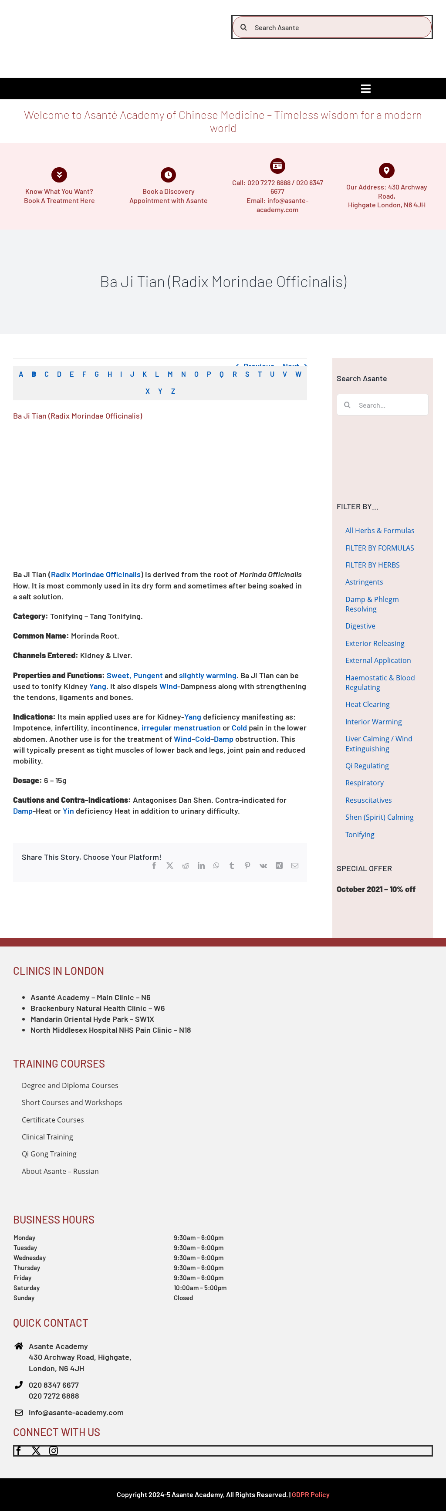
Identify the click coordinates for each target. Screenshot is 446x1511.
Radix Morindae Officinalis (96, 574)
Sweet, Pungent (135, 675)
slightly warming (208, 675)
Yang (97, 686)
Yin (68, 810)
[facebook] (18, 1451)
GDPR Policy (311, 1494)
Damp (223, 739)
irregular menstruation (181, 727)
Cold (239, 727)
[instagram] (53, 1451)
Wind (168, 686)
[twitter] (36, 1451)
